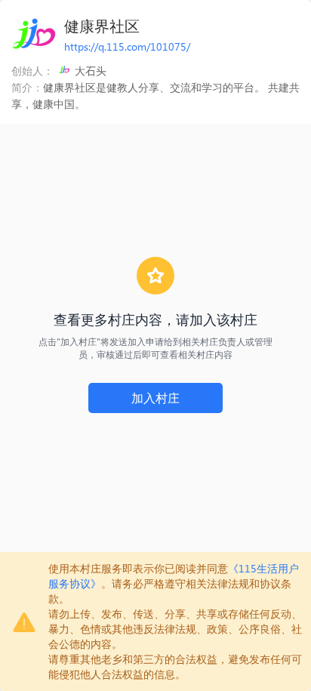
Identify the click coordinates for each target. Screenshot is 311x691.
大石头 (90, 70)
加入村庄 (155, 398)
